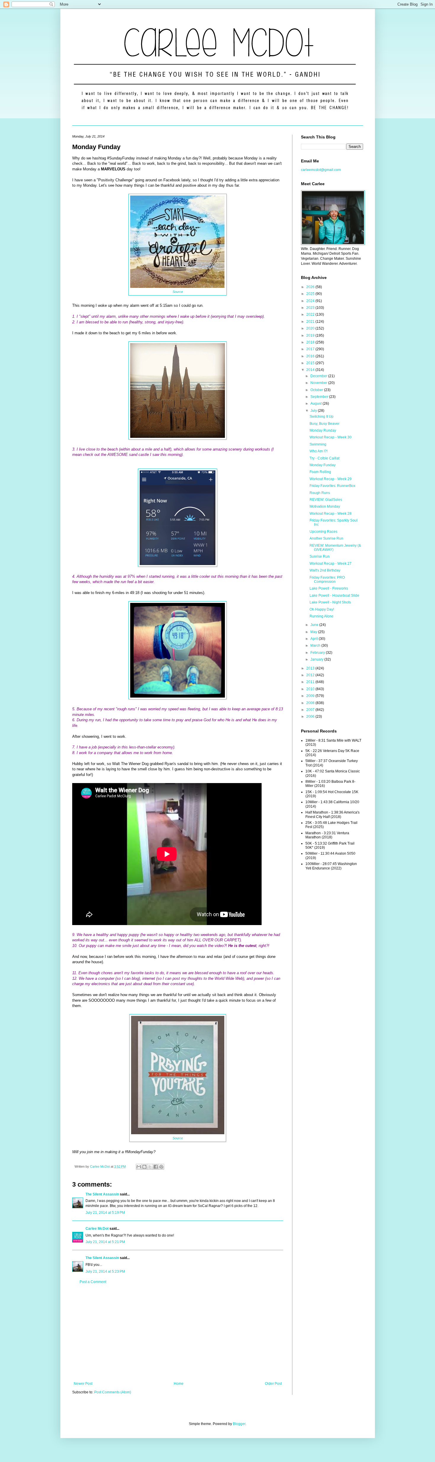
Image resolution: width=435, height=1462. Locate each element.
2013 (310, 668)
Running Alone (322, 616)
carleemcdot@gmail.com (321, 170)
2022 (310, 314)
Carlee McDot (97, 1229)
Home (178, 1384)
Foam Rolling (320, 472)
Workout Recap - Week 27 (331, 563)
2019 (310, 335)
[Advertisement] (177, 1332)
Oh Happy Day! (322, 609)
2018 (310, 342)
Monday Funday (323, 465)
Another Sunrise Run (326, 538)
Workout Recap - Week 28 (331, 513)
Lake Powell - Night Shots (330, 602)
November (319, 383)
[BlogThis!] (144, 1167)
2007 (310, 710)
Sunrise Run (320, 556)
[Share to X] (150, 1167)
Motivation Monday (325, 506)
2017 (310, 349)
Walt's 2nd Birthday (325, 570)
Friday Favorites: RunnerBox (332, 486)
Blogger (239, 1424)
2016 (310, 356)
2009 (310, 696)
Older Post (273, 1384)
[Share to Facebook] (156, 1167)
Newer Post (83, 1384)
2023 (310, 308)
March (315, 645)
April (314, 639)
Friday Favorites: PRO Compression (327, 579)
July (314, 411)
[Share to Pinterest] (161, 1167)
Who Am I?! (319, 451)
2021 (310, 321)
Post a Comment (93, 1282)
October (317, 390)
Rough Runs (320, 493)
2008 (310, 703)
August (316, 403)
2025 (310, 294)
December (319, 376)
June (314, 625)
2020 (310, 328)
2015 (310, 363)
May (314, 632)
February (318, 653)
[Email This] (139, 1167)
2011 (310, 682)
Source (178, 291)
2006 (310, 716)
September (319, 397)
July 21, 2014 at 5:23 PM (105, 1271)
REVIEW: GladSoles (326, 500)
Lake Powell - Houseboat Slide (334, 595)
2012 (310, 675)
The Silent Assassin (102, 1194)
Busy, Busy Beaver (324, 424)
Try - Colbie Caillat (324, 458)
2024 (310, 301)
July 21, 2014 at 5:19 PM (105, 1213)
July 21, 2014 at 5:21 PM (105, 1242)
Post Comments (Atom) (112, 1392)
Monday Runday (323, 430)
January (317, 659)
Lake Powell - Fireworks (329, 588)
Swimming (318, 444)
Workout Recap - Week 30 (331, 437)
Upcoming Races (323, 532)
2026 (310, 287)
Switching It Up (322, 416)
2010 (310, 689)
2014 (310, 370)
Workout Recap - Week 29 (331, 479)
